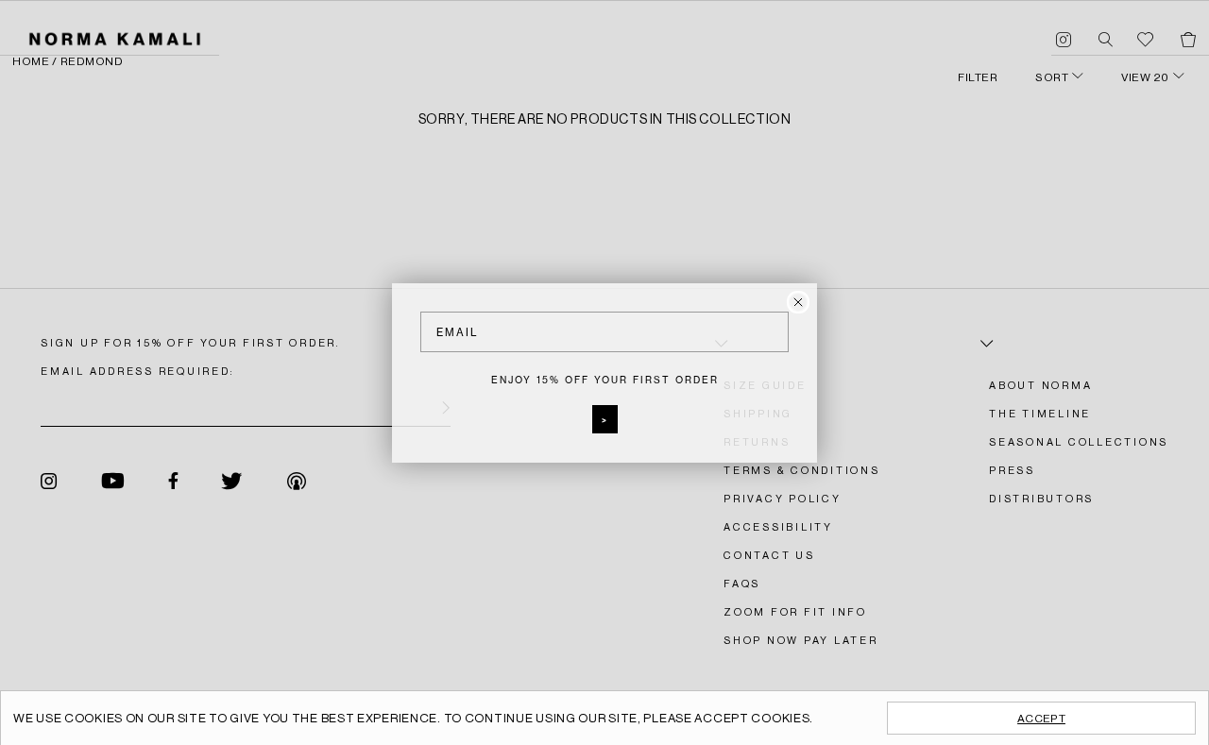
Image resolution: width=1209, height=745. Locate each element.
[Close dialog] (798, 302)
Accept (1041, 718)
